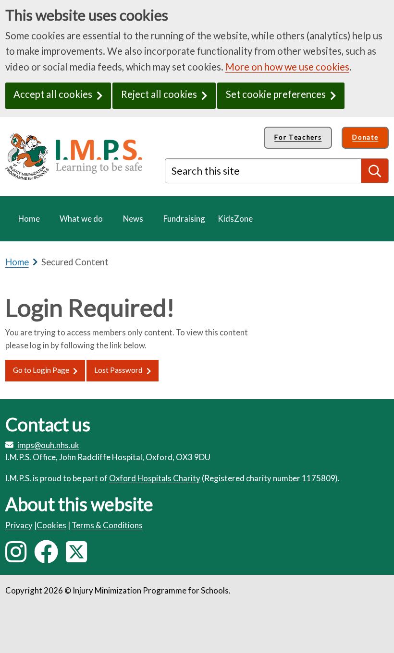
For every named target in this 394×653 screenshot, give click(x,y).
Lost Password (118, 370)
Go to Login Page (41, 370)
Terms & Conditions (107, 525)
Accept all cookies (52, 94)
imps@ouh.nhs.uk (48, 445)
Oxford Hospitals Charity (154, 478)
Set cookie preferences (276, 94)
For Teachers (297, 137)
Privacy (19, 525)
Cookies (51, 525)
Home (17, 262)
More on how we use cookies (287, 66)
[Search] (375, 170)
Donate (365, 137)
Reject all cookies (159, 94)
